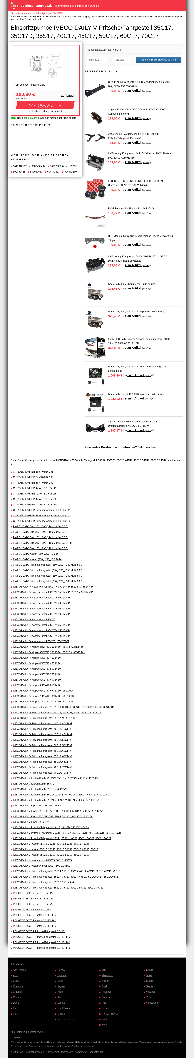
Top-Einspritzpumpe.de (35, 5)
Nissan (105, 981)
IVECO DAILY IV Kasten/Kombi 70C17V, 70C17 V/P (41, 641)
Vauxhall (151, 992)
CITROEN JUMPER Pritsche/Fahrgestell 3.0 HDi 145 (41, 510)
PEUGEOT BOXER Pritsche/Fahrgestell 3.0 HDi (39, 931)
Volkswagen (152, 1002)
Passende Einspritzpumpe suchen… (158, 59)
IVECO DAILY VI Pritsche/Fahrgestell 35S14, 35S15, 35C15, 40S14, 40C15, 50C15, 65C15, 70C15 (66, 871)
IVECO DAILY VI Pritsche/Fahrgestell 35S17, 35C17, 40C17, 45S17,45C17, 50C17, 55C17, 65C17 (66, 876)
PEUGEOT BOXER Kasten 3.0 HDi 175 (34, 926)
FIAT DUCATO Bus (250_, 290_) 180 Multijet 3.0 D (40, 548)
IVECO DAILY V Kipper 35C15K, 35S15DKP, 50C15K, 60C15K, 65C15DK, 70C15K (58, 811)
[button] (45, 105)
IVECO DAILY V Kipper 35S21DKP (32, 822)
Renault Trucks (110, 1013)
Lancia (61, 1002)
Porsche (106, 997)
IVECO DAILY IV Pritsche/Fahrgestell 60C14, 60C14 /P (42, 751)
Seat (104, 1024)
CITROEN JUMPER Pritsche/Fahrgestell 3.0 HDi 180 (41, 521)
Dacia (16, 1002)
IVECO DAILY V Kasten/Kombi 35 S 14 (34, 783)
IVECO (58, 13)
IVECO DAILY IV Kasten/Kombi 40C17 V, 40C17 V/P (41, 603)
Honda (61, 970)
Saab (104, 1019)
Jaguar (61, 986)
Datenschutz (52, 1052)
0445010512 (20, 166)
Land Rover (63, 1008)
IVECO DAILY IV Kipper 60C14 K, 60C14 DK (37, 679)
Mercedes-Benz (65, 1019)
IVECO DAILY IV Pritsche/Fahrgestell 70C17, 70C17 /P (42, 772)
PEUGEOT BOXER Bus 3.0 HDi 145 (33, 893)
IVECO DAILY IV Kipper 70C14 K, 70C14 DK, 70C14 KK (43, 696)
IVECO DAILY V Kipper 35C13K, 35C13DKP (37, 805)
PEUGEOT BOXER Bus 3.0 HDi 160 (33, 898)
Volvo (149, 997)
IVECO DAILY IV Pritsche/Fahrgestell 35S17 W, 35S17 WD (45, 718)
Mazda (61, 1013)
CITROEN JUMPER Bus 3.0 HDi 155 (33, 471)
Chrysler (17, 992)
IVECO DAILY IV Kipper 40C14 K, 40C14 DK (37, 658)
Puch (104, 1002)
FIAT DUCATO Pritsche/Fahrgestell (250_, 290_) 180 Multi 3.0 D (47, 581)
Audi (15, 975)
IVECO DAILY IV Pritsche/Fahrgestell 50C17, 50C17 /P (42, 745)
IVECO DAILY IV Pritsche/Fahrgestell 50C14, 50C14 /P (42, 740)
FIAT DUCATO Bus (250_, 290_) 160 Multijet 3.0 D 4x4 (42, 543)
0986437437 (38, 166)
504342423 (53, 171)
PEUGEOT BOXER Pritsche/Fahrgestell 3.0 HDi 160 (41, 942)
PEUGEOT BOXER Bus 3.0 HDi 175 (33, 904)
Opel (104, 986)
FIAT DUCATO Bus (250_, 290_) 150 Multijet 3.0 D (40, 532)
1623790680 (57, 166)
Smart (149, 975)
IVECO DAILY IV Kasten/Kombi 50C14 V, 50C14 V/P (41, 608)
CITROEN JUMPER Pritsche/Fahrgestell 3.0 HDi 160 (41, 515)
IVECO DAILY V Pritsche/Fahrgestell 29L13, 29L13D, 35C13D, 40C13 (51, 827)
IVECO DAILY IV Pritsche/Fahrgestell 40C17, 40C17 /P (42, 729)
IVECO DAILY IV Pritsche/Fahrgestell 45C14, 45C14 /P (42, 734)
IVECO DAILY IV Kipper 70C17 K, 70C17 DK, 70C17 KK (43, 701)
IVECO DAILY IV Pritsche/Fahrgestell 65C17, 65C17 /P (42, 762)
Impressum (67, 1052)
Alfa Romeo (19, 970)
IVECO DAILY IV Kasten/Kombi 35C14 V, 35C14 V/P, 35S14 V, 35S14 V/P (53, 586)
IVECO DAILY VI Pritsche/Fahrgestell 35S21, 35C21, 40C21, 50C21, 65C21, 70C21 (58, 887)
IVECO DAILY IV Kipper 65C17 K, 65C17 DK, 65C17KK (43, 690)
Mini (104, 970)
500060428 (19, 171)
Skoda (149, 970)
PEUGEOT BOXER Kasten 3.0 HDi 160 (34, 920)
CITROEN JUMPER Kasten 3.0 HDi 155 (35, 493)
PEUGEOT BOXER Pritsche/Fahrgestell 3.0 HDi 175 (41, 948)
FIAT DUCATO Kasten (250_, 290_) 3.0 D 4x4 (37, 559)
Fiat (15, 1008)
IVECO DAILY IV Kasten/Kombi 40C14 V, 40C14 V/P (41, 597)
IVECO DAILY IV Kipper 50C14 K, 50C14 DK (37, 668)
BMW (16, 981)
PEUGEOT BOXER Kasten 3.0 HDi (32, 909)
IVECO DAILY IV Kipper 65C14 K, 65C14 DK (37, 685)
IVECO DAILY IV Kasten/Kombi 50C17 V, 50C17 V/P (41, 614)
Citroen (17, 997)
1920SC (73, 166)
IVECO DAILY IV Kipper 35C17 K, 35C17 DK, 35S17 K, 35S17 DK (49, 652)
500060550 (36, 171)
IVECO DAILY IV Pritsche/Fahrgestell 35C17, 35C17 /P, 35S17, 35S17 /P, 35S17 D (57, 712)
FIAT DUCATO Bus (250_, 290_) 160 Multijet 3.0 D (40, 537)
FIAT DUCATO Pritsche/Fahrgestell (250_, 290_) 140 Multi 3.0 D (47, 565)
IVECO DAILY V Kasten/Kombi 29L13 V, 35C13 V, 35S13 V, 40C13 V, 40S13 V (55, 778)
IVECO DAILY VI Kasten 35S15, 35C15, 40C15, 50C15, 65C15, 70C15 (51, 844)
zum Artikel (138, 90)
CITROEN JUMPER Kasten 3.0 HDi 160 (35, 499)
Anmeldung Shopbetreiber (89, 1052)
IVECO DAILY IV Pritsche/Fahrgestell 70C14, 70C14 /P (42, 767)
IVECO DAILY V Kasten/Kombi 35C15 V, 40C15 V (40, 789)
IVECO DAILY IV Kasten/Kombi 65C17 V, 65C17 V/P (41, 630)
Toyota (149, 986)
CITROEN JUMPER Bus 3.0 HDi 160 (33, 477)
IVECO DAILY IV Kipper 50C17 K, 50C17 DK (37, 674)
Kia (59, 997)
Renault (106, 1008)
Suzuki (150, 981)
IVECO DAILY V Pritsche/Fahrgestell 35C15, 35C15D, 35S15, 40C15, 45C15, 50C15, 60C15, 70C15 (67, 833)
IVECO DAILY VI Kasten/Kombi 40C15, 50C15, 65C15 (42, 860)
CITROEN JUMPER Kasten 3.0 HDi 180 (35, 504)
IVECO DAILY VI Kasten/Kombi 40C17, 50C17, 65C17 (42, 865)
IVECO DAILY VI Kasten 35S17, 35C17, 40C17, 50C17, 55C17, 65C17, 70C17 (55, 849)
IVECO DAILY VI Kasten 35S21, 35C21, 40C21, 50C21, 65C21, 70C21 (51, 855)
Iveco (60, 981)
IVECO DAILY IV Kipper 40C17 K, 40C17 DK (37, 663)
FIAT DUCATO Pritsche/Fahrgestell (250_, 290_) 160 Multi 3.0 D (47, 575)
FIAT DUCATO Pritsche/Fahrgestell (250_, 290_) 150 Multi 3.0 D (47, 570)
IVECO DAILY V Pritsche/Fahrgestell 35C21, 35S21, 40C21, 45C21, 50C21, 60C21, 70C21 (62, 838)
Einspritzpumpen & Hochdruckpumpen (31, 13)
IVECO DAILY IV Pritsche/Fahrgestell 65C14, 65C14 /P (42, 756)
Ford (15, 1013)
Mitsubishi (107, 975)
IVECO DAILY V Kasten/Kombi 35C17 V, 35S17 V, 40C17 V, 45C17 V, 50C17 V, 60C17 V (61, 794)
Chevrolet (18, 986)
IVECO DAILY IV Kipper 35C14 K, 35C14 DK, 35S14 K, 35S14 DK (49, 647)
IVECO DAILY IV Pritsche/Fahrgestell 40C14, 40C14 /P (42, 723)
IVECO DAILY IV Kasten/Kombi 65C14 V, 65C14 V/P (41, 625)
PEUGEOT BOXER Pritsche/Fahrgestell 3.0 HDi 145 (41, 937)
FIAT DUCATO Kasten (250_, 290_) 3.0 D (35, 554)
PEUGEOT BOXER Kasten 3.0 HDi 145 (34, 915)
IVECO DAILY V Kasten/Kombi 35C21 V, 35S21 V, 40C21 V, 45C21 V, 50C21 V (56, 800)
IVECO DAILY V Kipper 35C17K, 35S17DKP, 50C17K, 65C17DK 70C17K (53, 816)
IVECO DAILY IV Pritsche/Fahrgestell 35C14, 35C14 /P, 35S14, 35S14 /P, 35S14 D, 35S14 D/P (64, 707)
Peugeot (106, 992)
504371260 (70, 171)
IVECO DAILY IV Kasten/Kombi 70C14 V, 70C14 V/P (41, 636)
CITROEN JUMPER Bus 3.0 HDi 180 (33, 482)
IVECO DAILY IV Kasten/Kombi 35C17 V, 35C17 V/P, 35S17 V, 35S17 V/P (53, 592)
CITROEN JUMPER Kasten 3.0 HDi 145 (35, 488)
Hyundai (62, 975)
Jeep (60, 992)
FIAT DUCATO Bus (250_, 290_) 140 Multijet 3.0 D (40, 526)
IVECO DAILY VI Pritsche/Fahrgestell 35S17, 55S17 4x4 (43, 882)
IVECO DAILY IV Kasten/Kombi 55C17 (34, 619)
